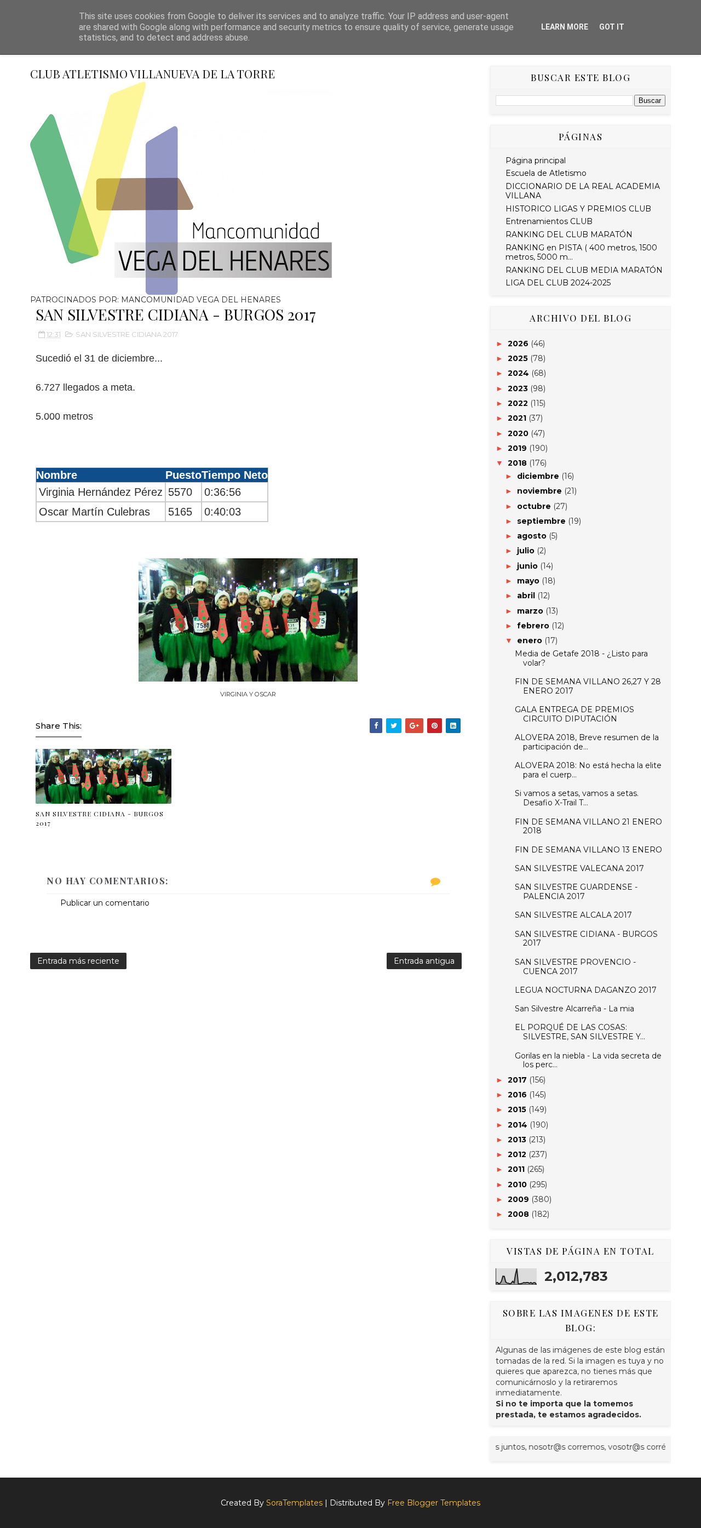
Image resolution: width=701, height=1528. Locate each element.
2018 (518, 463)
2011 (517, 1169)
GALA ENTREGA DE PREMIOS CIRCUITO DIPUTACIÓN (574, 714)
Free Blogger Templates (433, 1503)
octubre (535, 506)
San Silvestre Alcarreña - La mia (574, 1009)
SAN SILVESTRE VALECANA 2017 (579, 868)
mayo (529, 581)
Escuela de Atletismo (546, 173)
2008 (519, 1214)
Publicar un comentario (105, 903)
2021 (518, 418)
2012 (518, 1154)
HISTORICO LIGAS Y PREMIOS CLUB (578, 209)
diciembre (539, 476)
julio (527, 551)
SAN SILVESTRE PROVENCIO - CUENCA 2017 (575, 966)
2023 (519, 388)
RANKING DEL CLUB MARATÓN (569, 234)
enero (530, 640)
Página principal (535, 160)
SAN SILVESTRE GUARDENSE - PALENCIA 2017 (576, 891)
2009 (519, 1199)
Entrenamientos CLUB (549, 221)
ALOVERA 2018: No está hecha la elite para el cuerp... (588, 770)
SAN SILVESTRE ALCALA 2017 (573, 915)
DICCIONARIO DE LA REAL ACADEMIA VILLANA (582, 191)
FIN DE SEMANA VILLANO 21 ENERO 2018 (588, 826)
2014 (519, 1125)
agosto (533, 536)
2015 (518, 1109)
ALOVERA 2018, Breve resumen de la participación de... (587, 742)
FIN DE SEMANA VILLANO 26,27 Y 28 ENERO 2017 (588, 686)
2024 (519, 373)
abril (527, 595)
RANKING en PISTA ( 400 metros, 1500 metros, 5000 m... (581, 252)
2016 (518, 1095)
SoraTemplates (294, 1503)
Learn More (564, 26)
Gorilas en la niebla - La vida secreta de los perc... (588, 1060)
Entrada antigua (424, 961)
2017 (518, 1080)
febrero (534, 626)
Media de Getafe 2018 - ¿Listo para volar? (581, 658)
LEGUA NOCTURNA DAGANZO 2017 (586, 990)
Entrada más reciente (78, 961)
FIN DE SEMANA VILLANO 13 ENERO (588, 850)
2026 (519, 343)
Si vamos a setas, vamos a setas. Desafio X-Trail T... (577, 798)
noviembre (540, 491)
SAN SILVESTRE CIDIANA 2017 (127, 334)
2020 (519, 433)
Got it (611, 26)
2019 (518, 448)
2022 (519, 403)
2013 (518, 1139)
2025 (519, 358)
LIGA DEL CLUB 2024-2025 (558, 283)
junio (528, 566)
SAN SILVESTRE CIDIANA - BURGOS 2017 (100, 818)
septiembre (542, 521)
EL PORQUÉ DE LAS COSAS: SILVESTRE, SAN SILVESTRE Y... (580, 1031)
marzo (531, 611)
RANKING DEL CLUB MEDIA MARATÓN (584, 270)
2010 (518, 1184)
